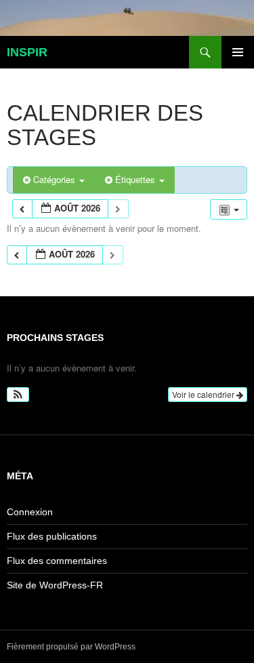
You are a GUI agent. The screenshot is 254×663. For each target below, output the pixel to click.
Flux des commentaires (57, 560)
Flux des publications (52, 536)
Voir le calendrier (204, 394)
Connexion (30, 511)
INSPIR (27, 52)
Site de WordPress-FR (55, 585)
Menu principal (237, 52)
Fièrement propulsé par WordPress (71, 646)
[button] (17, 394)
